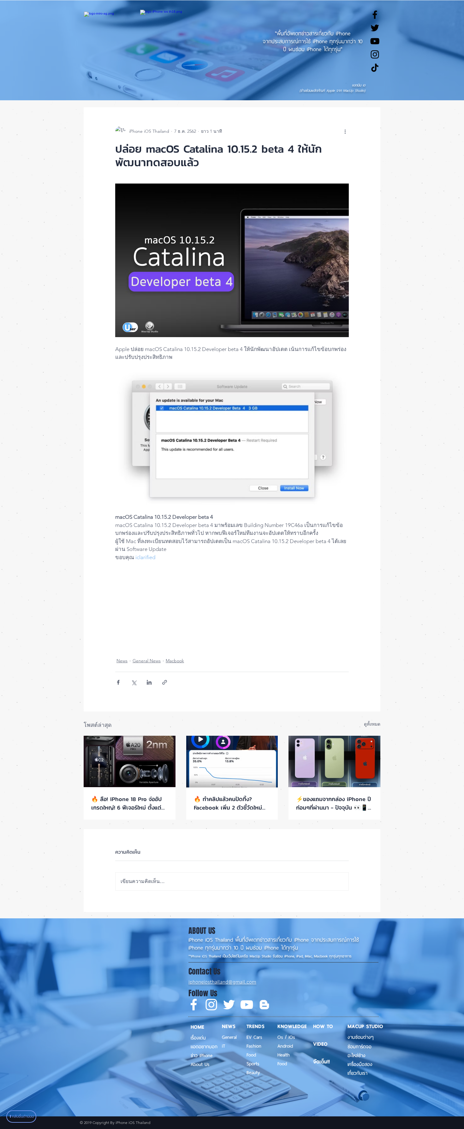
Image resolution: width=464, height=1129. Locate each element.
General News (147, 661)
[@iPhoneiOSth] (374, 27)
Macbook (175, 661)
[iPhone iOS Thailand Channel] (374, 41)
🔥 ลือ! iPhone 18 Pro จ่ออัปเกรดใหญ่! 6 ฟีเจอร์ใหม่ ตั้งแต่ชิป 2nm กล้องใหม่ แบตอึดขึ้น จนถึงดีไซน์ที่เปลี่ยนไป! (126, 803)
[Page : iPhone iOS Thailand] (193, 1004)
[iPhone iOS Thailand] (374, 67)
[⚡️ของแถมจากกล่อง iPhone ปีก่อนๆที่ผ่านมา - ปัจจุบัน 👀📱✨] (334, 761)
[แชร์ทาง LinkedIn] (149, 682)
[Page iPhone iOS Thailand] (374, 14)
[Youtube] (246, 1004)
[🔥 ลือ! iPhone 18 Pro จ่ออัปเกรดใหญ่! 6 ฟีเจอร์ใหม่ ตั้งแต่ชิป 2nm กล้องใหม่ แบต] (129, 761)
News (122, 661)
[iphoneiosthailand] (374, 54)
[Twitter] (229, 1004)
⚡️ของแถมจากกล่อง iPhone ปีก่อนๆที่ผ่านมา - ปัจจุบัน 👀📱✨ (333, 803)
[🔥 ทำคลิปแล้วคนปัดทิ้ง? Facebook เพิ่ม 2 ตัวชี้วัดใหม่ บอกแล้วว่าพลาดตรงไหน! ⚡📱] (232, 761)
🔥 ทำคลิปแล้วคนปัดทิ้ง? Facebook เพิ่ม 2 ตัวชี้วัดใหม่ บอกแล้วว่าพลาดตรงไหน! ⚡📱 (231, 803)
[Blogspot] (264, 1004)
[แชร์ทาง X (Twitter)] (134, 682)
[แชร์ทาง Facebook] (118, 682)
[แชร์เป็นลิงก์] (165, 682)
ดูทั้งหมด (372, 724)
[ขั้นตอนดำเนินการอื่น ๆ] (345, 131)
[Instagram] (211, 1004)
